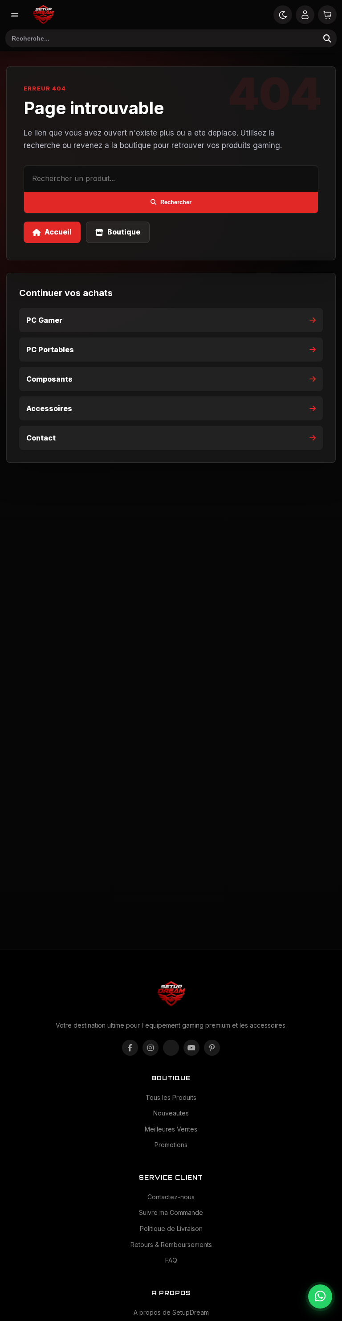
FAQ (171, 1260)
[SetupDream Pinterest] (212, 1048)
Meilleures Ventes (171, 1129)
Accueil (58, 231)
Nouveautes (171, 1113)
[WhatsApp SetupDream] (320, 1296)
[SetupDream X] (171, 1048)
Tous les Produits (171, 1097)
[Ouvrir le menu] (14, 14)
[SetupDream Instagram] (150, 1048)
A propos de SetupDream (171, 1312)
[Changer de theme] (282, 14)
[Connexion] (305, 14)
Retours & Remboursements (171, 1244)
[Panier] (327, 14)
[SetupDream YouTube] (191, 1048)
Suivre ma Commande (171, 1212)
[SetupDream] (43, 15)
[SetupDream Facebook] (130, 1048)
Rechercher (175, 202)
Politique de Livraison (171, 1228)
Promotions (171, 1144)
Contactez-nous (171, 1197)
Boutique (123, 231)
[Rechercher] (327, 38)
